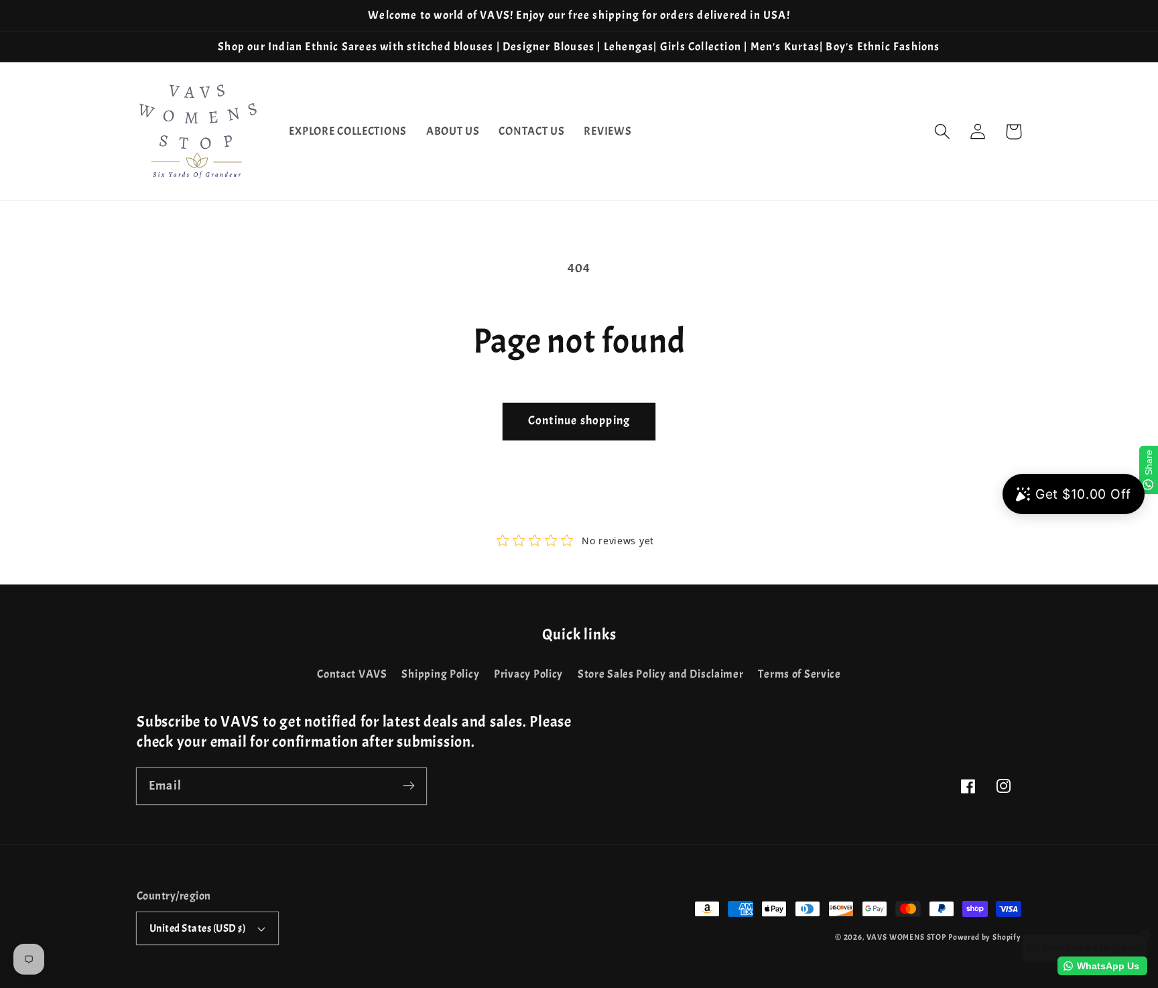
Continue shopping (579, 420)
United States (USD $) (197, 928)
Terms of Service (799, 674)
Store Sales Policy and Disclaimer (661, 674)
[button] (942, 131)
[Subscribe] (408, 786)
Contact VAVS (352, 674)
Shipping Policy (440, 674)
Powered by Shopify (984, 937)
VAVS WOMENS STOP (906, 937)
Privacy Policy (528, 674)
